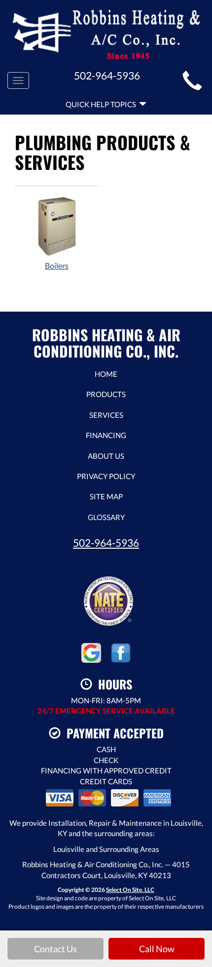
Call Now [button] (157, 948)
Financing (106, 435)
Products (106, 394)
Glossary (106, 517)
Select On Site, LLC (130, 889)
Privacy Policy (106, 476)
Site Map (106, 496)
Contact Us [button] (55, 948)
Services (106, 414)
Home (106, 373)
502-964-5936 (106, 542)
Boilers (57, 265)
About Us (106, 455)
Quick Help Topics (102, 104)
